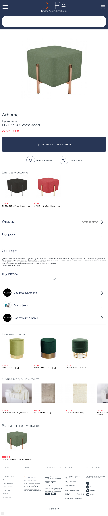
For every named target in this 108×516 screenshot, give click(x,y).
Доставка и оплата (8, 479)
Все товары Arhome (26, 293)
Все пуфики (21, 305)
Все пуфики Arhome (26, 318)
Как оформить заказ (8, 476)
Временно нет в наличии (54, 144)
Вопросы (9, 234)
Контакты (5, 493)
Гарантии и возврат (8, 483)
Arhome (10, 115)
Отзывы (8, 221)
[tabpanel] (54, 68)
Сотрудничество (7, 497)
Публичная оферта (8, 486)
